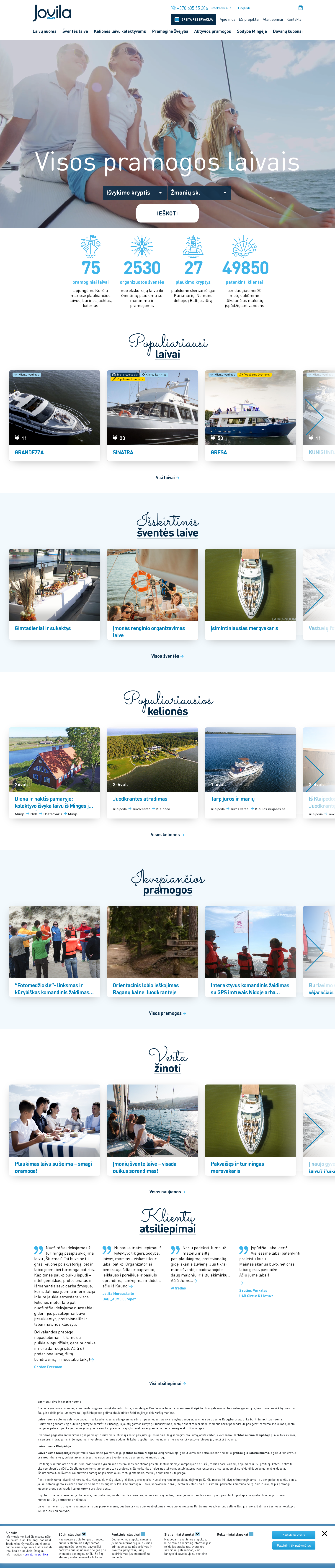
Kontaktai (294, 19)
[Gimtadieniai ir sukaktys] (54, 594)
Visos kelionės (167, 834)
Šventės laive (75, 31)
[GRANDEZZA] (54, 415)
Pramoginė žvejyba (170, 31)
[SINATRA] (152, 415)
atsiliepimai (167, 1228)
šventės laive (167, 532)
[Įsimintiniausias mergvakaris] (250, 594)
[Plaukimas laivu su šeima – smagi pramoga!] (54, 1130)
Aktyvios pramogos (212, 31)
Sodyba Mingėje (252, 31)
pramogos (167, 889)
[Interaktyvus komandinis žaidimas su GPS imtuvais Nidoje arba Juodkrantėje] (250, 951)
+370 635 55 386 (192, 8)
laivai (167, 354)
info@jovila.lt (221, 7)
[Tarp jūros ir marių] (250, 773)
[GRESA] (250, 415)
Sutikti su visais (294, 1535)
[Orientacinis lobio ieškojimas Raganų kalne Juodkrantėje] (152, 951)
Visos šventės (167, 656)
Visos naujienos (167, 1192)
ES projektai (249, 19)
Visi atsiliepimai (167, 1383)
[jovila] (52, 12)
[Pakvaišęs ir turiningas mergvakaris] (250, 1130)
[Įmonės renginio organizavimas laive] (152, 594)
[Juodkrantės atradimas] (152, 773)
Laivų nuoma (45, 31)
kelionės (167, 711)
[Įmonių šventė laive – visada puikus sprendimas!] (152, 1130)
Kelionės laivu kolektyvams (120, 31)
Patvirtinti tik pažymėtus (294, 1545)
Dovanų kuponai (288, 31)
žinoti (167, 1068)
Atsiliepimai (273, 19)
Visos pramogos (167, 1013)
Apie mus (227, 19)
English (244, 7)
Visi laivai (167, 477)
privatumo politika (36, 1554)
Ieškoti (167, 213)
